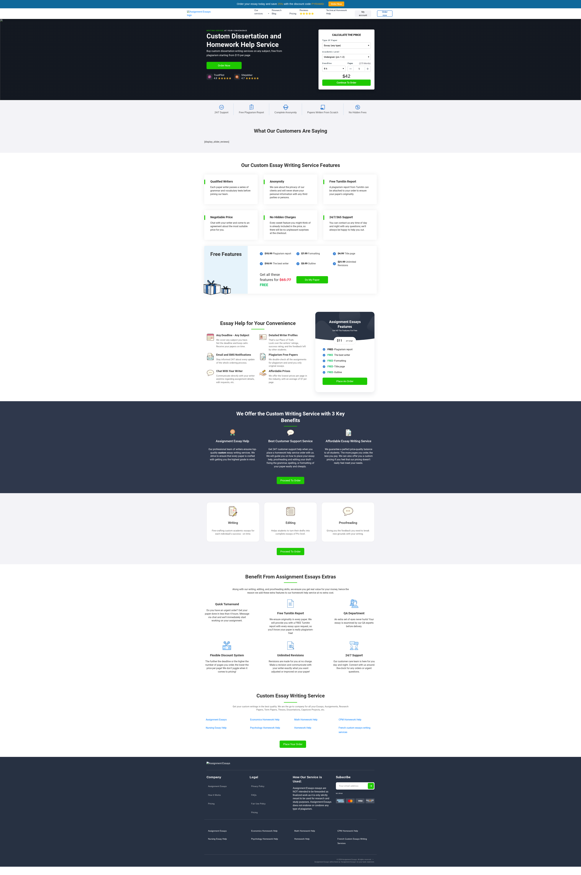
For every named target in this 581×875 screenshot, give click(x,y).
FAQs (253, 795)
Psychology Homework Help (265, 727)
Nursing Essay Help (216, 727)
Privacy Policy (257, 786)
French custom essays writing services (352, 841)
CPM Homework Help (350, 719)
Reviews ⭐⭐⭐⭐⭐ (307, 12)
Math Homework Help (305, 719)
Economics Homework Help (264, 719)
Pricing (292, 13)
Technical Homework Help (336, 12)
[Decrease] (350, 69)
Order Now (336, 4)
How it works (214, 795)
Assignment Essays (216, 719)
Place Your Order (292, 744)
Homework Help (302, 727)
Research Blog (276, 12)
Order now (384, 14)
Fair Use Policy (258, 803)
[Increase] (368, 69)
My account (363, 14)
